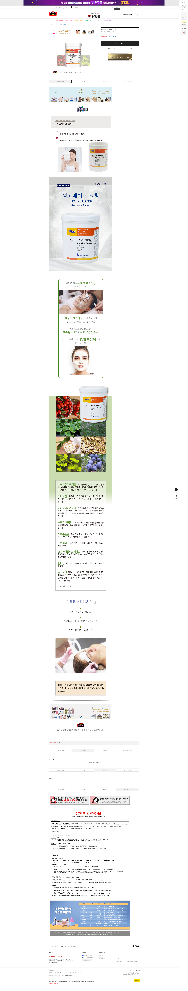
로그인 (111, 7)
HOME (69, 24)
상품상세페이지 (60, 81)
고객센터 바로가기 (81, 946)
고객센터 (183, 17)
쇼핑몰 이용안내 (73, 946)
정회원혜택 (184, 22)
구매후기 (83, 81)
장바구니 (183, 7)
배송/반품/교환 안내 (127, 81)
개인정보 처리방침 (63, 946)
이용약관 (56, 946)
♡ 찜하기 (129, 48)
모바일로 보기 (102, 958)
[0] (138, 18)
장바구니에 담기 (119, 43)
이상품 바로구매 (111, 48)
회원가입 (117, 7)
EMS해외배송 (54, 7)
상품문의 (105, 81)
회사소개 (51, 946)
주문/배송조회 (130, 7)
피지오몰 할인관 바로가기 (76, 7)
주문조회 (183, 9)
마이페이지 (184, 5)
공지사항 (183, 12)
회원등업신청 (183, 24)
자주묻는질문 (183, 19)
